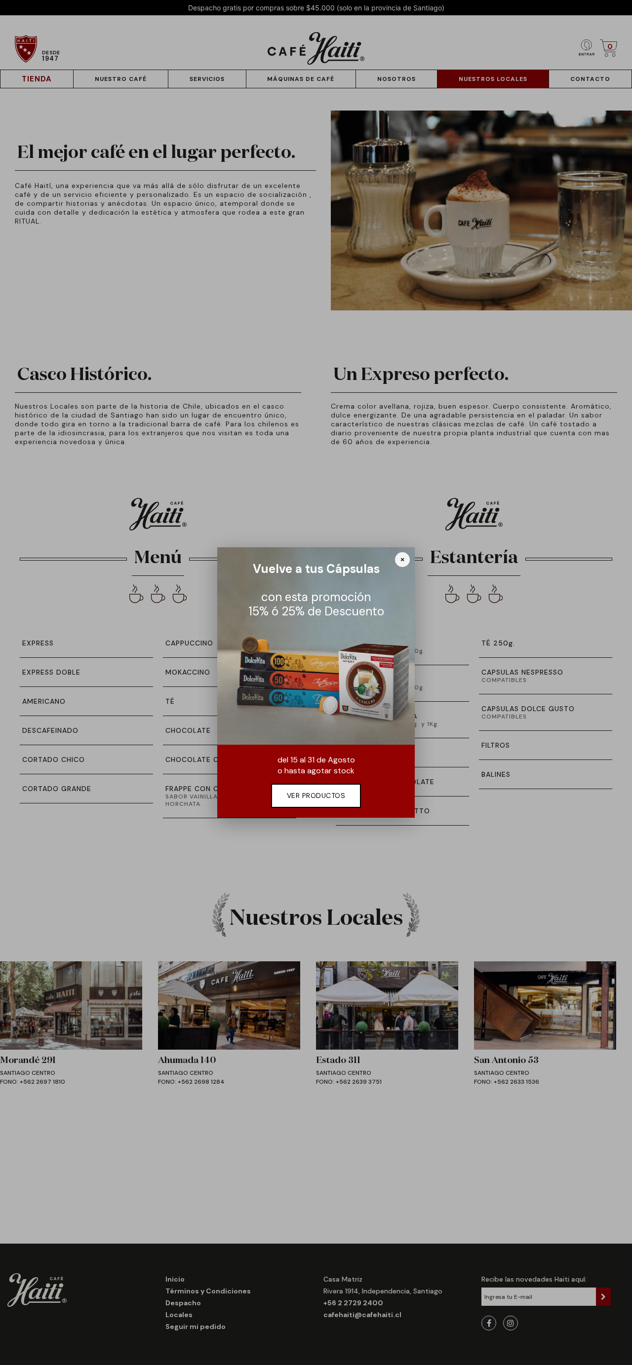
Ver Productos (316, 795)
